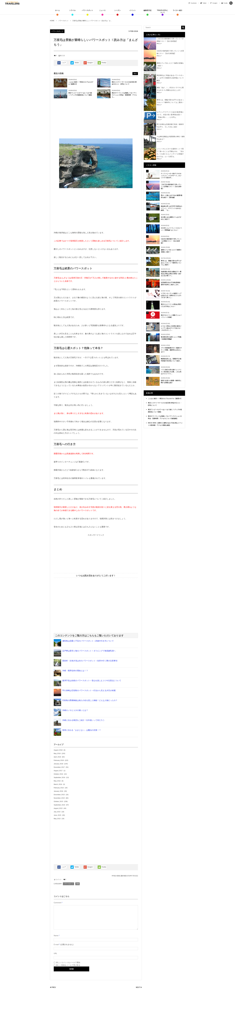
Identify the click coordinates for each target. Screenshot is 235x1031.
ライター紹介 (177, 10)
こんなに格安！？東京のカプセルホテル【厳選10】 (165, 398)
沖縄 (77, 883)
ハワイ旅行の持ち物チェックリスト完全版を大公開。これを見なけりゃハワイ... (171, 372)
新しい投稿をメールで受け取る (68, 965)
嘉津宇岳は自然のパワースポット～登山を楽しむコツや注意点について (91, 680)
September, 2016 (59, 777)
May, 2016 (57, 781)
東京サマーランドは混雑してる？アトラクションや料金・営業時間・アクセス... (124, 95)
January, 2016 (58, 791)
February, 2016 (59, 788)
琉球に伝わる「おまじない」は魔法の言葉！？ (81, 730)
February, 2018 (59, 760)
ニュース (102, 10)
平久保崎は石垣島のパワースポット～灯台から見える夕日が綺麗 (89, 690)
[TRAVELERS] (12, 3)
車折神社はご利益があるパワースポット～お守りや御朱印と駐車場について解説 (170, 77)
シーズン (117, 10)
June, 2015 (57, 815)
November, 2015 (59, 798)
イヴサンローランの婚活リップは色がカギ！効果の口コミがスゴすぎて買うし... (171, 295)
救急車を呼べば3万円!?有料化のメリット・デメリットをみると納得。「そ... (171, 208)
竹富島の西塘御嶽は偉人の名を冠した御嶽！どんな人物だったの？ (89, 700)
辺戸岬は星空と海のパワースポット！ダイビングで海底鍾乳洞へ (89, 651)
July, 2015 (57, 812)
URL (55, 953)
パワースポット (87, 10)
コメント (59, 879)
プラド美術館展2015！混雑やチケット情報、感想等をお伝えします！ (171, 350)
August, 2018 (58, 750)
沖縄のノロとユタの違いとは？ (75, 710)
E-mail (56, 944)
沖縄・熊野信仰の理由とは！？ (75, 671)
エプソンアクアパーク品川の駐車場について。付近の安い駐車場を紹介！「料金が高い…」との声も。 (170, 114)
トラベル (72, 10)
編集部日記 (148, 10)
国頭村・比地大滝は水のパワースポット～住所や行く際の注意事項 (89, 661)
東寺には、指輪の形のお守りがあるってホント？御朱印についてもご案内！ (171, 263)
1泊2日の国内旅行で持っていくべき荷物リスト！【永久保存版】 (171, 241)
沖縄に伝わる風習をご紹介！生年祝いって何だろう (83, 720)
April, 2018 (57, 757)
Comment (57, 903)
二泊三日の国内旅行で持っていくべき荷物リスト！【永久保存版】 (171, 186)
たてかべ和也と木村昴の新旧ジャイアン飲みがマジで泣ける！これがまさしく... (171, 328)
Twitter (77, 63)
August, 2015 (58, 808)
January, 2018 (58, 764)
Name (56, 936)
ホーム (57, 10)
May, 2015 (57, 818)
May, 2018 (57, 753)
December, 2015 (59, 794)
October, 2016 (58, 774)
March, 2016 (58, 784)
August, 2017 (58, 771)
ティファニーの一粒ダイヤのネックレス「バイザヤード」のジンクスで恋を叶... (171, 176)
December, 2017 (59, 767)
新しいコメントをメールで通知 (68, 962)
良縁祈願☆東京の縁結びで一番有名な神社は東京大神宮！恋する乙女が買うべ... (171, 274)
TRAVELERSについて (162, 11)
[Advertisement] (96, 119)
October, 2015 (58, 801)
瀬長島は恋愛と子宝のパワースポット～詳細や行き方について (88, 641)
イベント (132, 10)
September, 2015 (59, 805)
